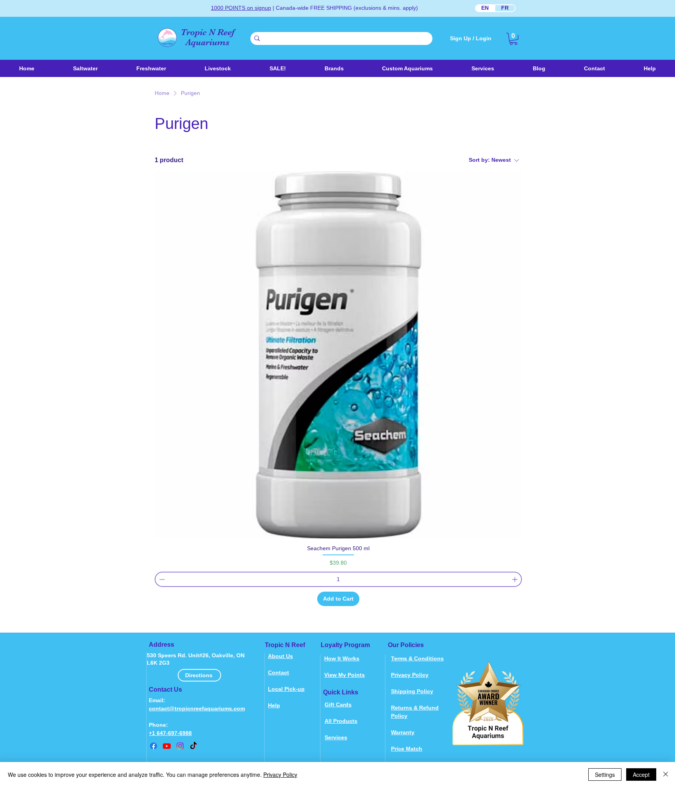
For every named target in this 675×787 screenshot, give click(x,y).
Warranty (402, 732)
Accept (641, 774)
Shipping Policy (412, 691)
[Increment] (515, 579)
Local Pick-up (286, 689)
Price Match (406, 749)
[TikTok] (193, 746)
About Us (280, 656)
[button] (217, 68)
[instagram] (180, 746)
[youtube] (166, 746)
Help (274, 705)
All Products (341, 721)
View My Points (344, 675)
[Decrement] (161, 579)
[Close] (665, 774)
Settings (605, 774)
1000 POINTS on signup (241, 8)
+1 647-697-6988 (170, 733)
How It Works (341, 658)
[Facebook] (153, 746)
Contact (278, 672)
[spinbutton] (338, 579)
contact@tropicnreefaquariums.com (197, 708)
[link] (513, 39)
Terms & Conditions (417, 658)
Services (336, 737)
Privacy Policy (410, 675)
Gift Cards (338, 704)
